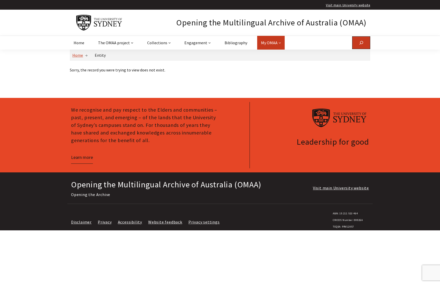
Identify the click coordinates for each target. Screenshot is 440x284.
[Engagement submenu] (209, 42)
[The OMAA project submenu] (132, 42)
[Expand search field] (361, 42)
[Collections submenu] (169, 42)
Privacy (105, 222)
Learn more (82, 157)
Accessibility (130, 222)
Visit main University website (348, 5)
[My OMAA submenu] (280, 42)
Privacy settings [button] (204, 222)
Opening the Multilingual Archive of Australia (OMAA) (271, 23)
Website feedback (165, 222)
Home (77, 55)
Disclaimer (81, 222)
